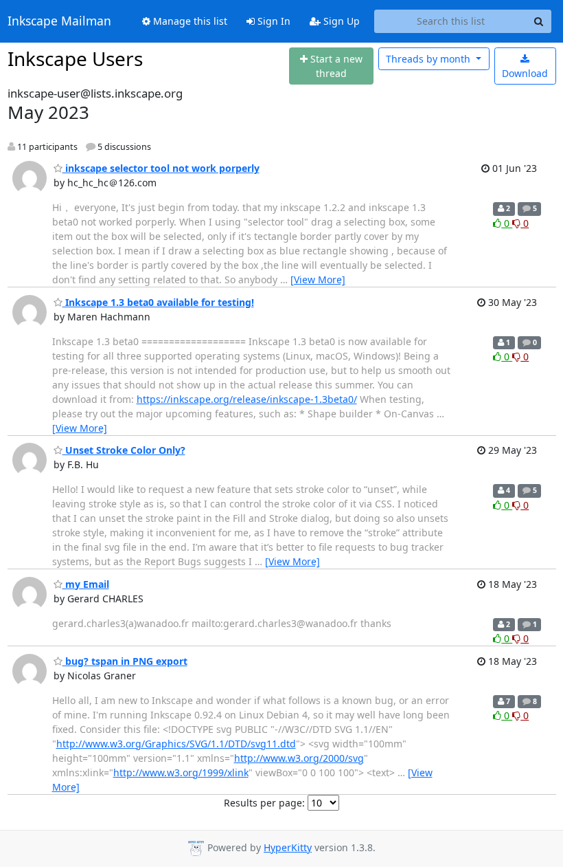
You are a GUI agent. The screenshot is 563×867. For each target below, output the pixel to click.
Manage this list (188, 21)
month (429, 58)
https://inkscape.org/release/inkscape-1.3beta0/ (247, 399)
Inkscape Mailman (59, 21)
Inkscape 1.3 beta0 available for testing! (158, 302)
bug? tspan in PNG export (124, 661)
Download (525, 73)
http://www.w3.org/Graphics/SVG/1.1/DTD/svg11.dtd (176, 743)
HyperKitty (288, 847)
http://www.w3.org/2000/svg (299, 758)
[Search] (539, 21)
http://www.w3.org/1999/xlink (181, 772)
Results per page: (264, 802)
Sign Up (340, 21)
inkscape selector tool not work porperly (161, 168)
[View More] (317, 279)
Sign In (272, 21)
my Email (85, 584)
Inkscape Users (75, 58)
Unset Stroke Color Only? (123, 450)
